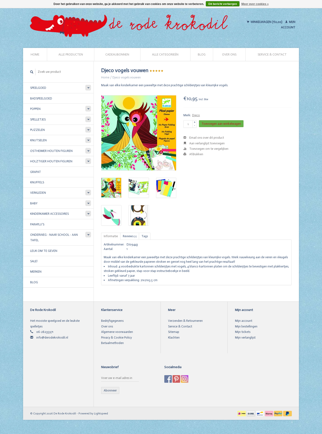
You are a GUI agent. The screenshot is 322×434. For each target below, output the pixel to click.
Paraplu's (37, 224)
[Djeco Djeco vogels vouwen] (138, 132)
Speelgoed (38, 88)
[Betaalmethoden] (242, 413)
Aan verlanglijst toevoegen (207, 143)
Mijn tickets (242, 332)
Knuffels (37, 182)
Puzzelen (37, 130)
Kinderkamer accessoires (49, 213)
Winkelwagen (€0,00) (266, 22)
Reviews (129, 236)
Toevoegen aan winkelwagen (221, 123)
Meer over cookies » (255, 4)
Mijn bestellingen (246, 326)
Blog (202, 54)
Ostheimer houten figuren (51, 151)
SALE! (33, 261)
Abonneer (110, 390)
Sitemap (173, 332)
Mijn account (243, 320)
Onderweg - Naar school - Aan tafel (54, 237)
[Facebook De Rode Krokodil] (168, 379)
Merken (35, 271)
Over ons (229, 54)
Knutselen (38, 140)
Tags (144, 236)
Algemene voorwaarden (117, 332)
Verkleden (38, 192)
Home (35, 54)
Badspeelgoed (41, 98)
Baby (33, 203)
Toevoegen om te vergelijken (208, 148)
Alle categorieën (165, 54)
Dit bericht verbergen (222, 4)
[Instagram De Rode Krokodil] (184, 379)
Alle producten (70, 54)
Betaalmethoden (112, 343)
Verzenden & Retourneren (185, 320)
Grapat (35, 172)
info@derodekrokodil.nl (52, 337)
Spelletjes (38, 119)
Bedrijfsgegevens (112, 320)
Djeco (196, 115)
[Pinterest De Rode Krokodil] (176, 379)
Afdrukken (196, 154)
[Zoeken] (31, 72)
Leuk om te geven (43, 251)
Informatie (111, 236)
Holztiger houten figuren (51, 161)
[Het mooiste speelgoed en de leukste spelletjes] (131, 24)
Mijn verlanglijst (245, 337)
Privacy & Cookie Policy (116, 337)
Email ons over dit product (206, 137)
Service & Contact (272, 54)
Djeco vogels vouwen (126, 77)
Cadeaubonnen (117, 54)
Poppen (35, 109)
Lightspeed (101, 413)
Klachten (174, 337)
